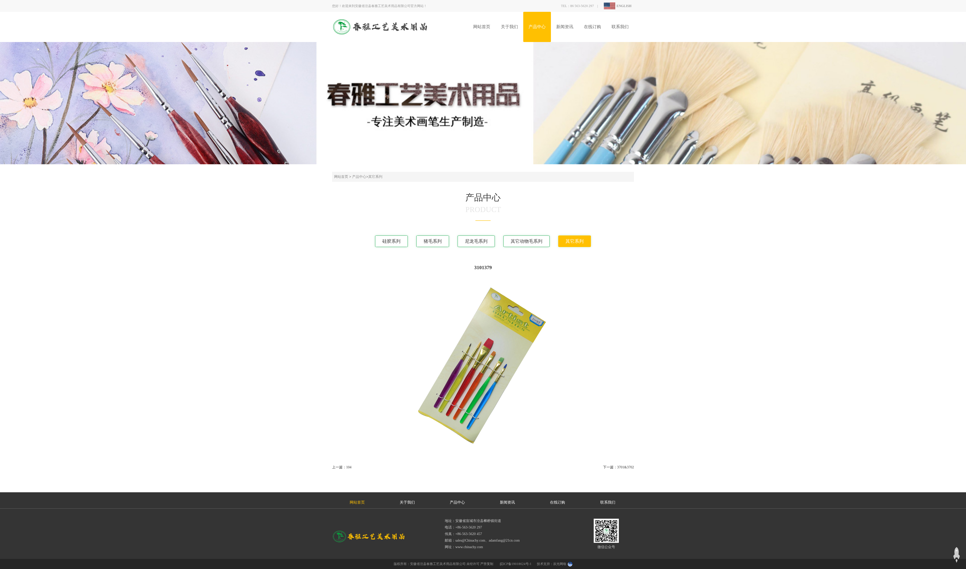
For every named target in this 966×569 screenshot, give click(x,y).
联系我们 (620, 26)
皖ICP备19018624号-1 (516, 564)
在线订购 (592, 26)
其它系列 (375, 177)
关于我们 (509, 26)
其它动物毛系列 (526, 241)
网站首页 (481, 26)
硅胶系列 (391, 241)
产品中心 (537, 26)
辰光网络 (559, 564)
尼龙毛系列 (476, 241)
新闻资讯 (564, 26)
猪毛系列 (433, 241)
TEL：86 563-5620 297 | (581, 6)
